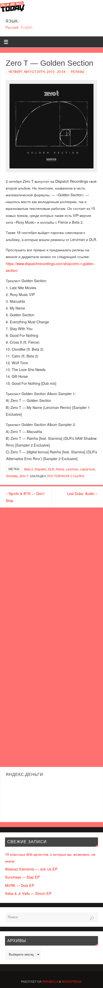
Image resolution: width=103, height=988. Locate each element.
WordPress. (72, 981)
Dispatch (40, 469)
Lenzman (72, 469)
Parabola (50, 981)
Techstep (12, 476)
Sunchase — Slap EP (22, 877)
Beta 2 (28, 469)
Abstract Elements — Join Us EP (31, 869)
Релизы (77, 71)
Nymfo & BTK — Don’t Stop (25, 497)
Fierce (60, 469)
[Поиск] (91, 918)
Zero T (24, 476)
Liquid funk (87, 469)
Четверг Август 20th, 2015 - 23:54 (37, 71)
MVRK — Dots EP (19, 885)
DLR (51, 469)
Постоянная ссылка (65, 476)
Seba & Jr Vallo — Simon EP (28, 893)
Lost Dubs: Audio (82, 493)
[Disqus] (51, 572)
